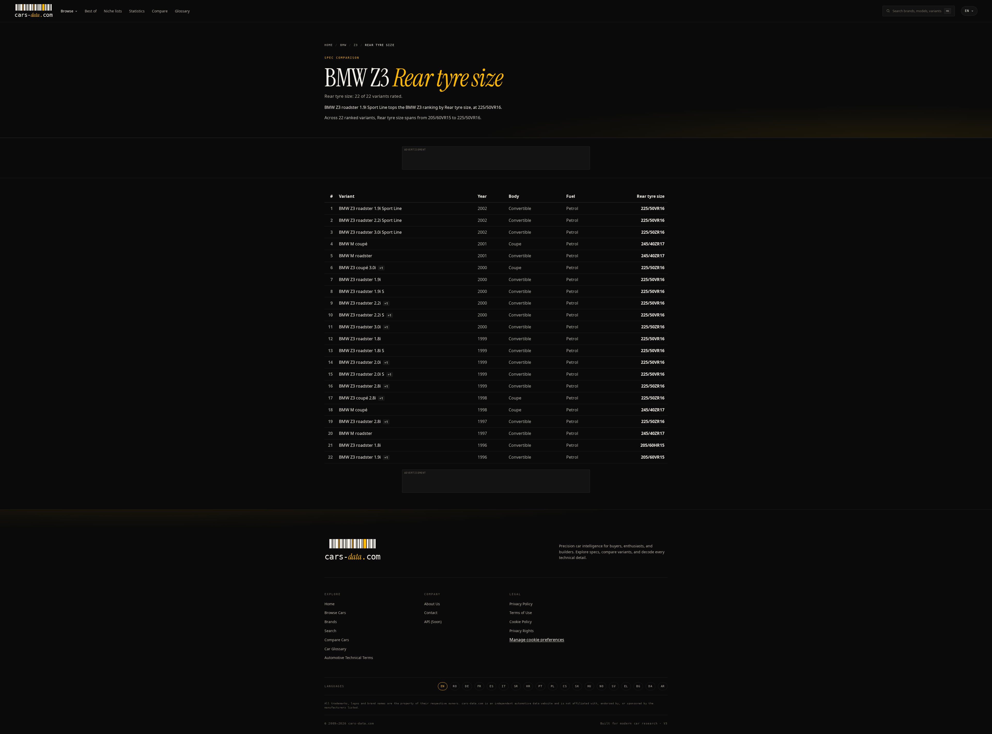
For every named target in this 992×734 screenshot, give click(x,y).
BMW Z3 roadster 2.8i (360, 386)
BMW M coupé (353, 244)
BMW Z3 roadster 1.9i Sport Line (370, 208)
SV (614, 686)
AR (663, 686)
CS (565, 686)
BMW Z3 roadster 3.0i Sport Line (370, 232)
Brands (330, 621)
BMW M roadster (355, 256)
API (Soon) (432, 621)
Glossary (182, 11)
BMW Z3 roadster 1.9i (360, 279)
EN (443, 686)
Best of (91, 11)
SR (516, 686)
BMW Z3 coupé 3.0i (357, 267)
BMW (343, 45)
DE (467, 686)
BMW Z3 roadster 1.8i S (361, 350)
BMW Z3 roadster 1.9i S (361, 291)
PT (540, 686)
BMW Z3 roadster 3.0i (360, 327)
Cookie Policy (520, 621)
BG (638, 686)
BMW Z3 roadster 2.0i (360, 362)
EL (626, 686)
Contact (430, 612)
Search (330, 630)
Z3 (356, 45)
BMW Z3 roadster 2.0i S (361, 374)
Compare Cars (336, 639)
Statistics (137, 11)
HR (528, 686)
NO (601, 686)
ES (491, 686)
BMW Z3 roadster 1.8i (360, 339)
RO (455, 686)
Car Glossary (335, 648)
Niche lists (113, 11)
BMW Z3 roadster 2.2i (360, 303)
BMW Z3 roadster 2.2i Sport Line (370, 220)
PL (553, 686)
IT (504, 686)
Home (328, 45)
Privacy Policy (520, 603)
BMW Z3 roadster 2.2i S (361, 315)
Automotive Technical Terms (348, 657)
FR (479, 686)
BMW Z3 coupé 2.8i (357, 398)
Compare (160, 11)
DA (650, 686)
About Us (432, 603)
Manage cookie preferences (536, 639)
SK (577, 686)
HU (589, 686)
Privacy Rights (521, 630)
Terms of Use (520, 612)
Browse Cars (335, 612)
